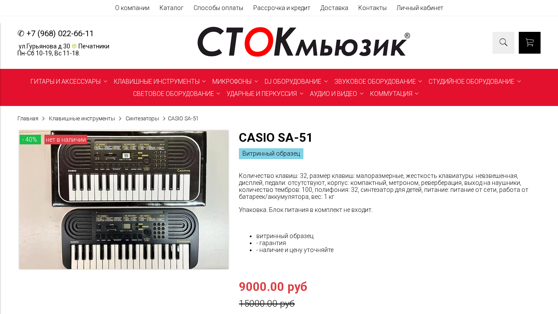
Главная (27, 118)
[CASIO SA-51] (123, 266)
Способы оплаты (218, 7)
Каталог (172, 7)
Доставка (334, 7)
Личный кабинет (420, 7)
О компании (132, 7)
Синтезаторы (142, 118)
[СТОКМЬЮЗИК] (304, 56)
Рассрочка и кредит (281, 7)
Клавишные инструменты (82, 118)
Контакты (372, 7)
